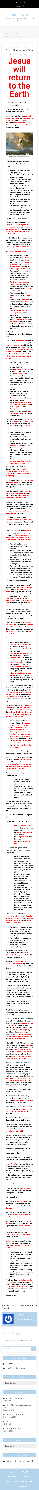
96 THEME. (23, 1487)
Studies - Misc (22, 47)
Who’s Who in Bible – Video (15, 1368)
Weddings (27, 1476)
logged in (14, 1340)
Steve (14, 54)
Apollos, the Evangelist (14, 1398)
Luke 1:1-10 (10, 1421)
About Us (25, 1472)
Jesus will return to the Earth (19, 50)
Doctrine (13, 47)
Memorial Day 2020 (28, 1306)
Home (12, 1472)
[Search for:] (19, 1348)
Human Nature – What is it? (15, 1428)
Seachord (19, 14)
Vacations (9, 1364)
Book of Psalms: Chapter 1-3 (22, 1461)
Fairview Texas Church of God (19, 1481)
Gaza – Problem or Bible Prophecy (18, 1414)
